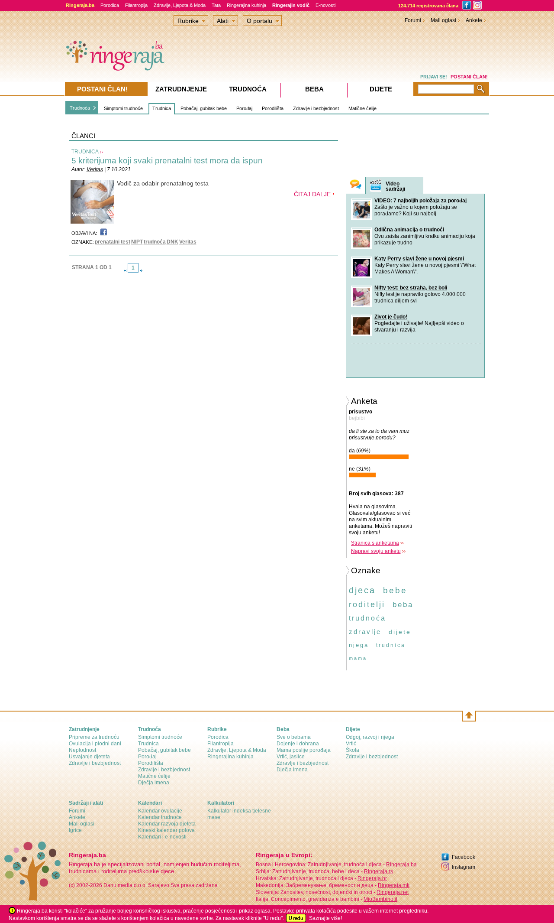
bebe (395, 590)
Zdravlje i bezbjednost (316, 108)
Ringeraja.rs (378, 871)
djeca (362, 590)
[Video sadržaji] (375, 185)
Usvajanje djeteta (89, 757)
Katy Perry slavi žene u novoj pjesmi (419, 259)
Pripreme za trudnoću (94, 737)
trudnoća (155, 242)
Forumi (413, 20)
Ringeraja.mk (393, 885)
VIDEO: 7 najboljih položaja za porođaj (420, 201)
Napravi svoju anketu (376, 551)
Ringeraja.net (393, 892)
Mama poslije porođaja (304, 750)
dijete (400, 631)
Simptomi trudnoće (123, 108)
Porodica (109, 5)
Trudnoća (80, 107)
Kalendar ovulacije (160, 811)
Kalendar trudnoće (160, 817)
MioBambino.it (380, 899)
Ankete (474, 20)
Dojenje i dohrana (298, 744)
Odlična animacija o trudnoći (409, 230)
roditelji (367, 604)
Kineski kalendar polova (166, 830)
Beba (314, 89)
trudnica (391, 645)
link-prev (125, 270)
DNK (172, 242)
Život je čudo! (390, 317)
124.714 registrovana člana (428, 5)
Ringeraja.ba (401, 864)
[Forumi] (355, 185)
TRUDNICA (85, 152)
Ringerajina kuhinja (246, 5)
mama (358, 658)
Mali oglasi (443, 20)
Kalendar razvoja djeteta (167, 824)
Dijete (381, 89)
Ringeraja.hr (372, 878)
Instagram (463, 867)
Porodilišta (272, 108)
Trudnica (161, 108)
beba (403, 605)
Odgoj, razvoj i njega (370, 737)
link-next (141, 270)
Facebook (463, 857)
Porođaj (244, 108)
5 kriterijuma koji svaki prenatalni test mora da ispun (167, 160)
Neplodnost (82, 750)
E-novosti (325, 5)
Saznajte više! (325, 918)
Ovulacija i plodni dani (95, 744)
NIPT (137, 242)
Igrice (75, 830)
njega (359, 645)
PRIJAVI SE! (433, 76)
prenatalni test (112, 242)
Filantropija (136, 5)
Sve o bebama (294, 737)
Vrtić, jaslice (291, 757)
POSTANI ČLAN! (469, 76)
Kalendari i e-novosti (162, 837)
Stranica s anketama (375, 543)
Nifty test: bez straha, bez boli (410, 288)
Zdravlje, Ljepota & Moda (180, 5)
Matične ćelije (362, 108)
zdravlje (365, 631)
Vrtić (351, 744)
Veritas (95, 169)
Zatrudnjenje (181, 89)
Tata (216, 5)
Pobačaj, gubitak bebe (203, 108)
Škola (352, 750)
